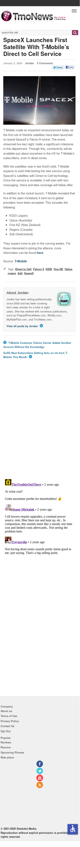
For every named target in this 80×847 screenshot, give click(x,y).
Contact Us (7, 726)
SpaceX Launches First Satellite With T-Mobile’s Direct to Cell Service (36, 46)
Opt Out (5, 731)
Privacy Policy (10, 721)
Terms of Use (9, 716)
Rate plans (7, 757)
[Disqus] (39, 529)
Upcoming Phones (12, 752)
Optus (68, 269)
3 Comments (45, 63)
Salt (20, 273)
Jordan (29, 63)
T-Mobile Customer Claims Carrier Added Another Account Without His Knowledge (37, 345)
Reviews (6, 742)
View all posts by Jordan (24, 326)
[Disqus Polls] (39, 421)
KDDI (49, 269)
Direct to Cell (23, 269)
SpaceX (29, 273)
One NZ (58, 269)
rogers (12, 273)
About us (6, 711)
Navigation (74, 11)
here (40, 252)
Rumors (6, 747)
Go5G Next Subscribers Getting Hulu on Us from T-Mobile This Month (35, 355)
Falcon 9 (38, 269)
